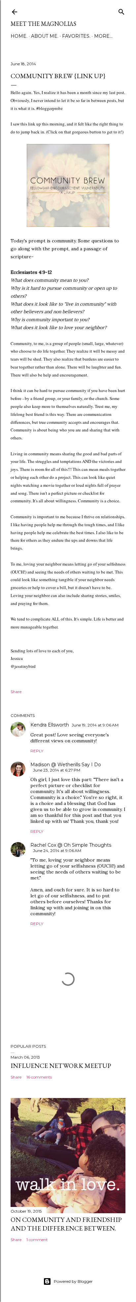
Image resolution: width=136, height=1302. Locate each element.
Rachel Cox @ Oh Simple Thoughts (70, 845)
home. (19, 36)
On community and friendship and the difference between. (66, 1223)
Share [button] (16, 691)
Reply (36, 750)
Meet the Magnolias (43, 23)
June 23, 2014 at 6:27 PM (56, 770)
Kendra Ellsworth (49, 725)
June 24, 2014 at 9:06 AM (57, 850)
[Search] (121, 10)
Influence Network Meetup (61, 1065)
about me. (44, 36)
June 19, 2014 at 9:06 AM (95, 725)
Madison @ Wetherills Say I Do (65, 765)
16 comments (39, 1077)
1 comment (37, 1239)
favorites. (76, 36)
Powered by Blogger (73, 1281)
